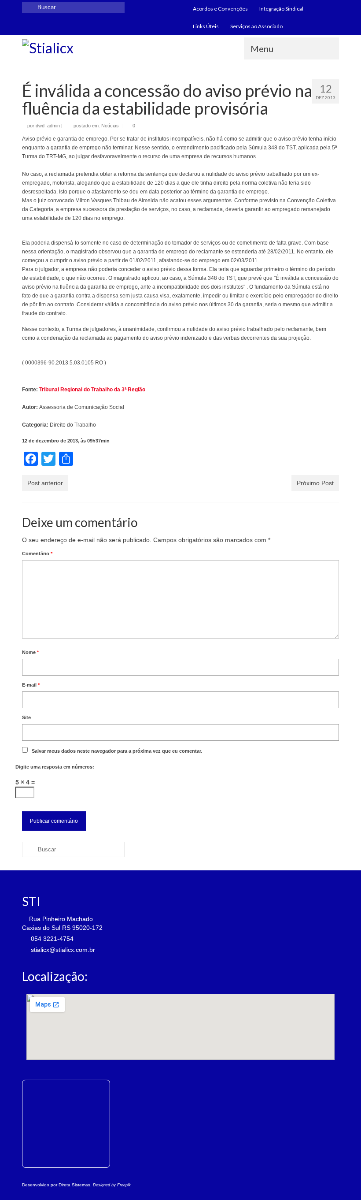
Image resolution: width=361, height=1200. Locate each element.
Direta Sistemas (74, 1184)
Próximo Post (315, 483)
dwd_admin (48, 125)
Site (26, 717)
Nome (30, 652)
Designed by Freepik (112, 1185)
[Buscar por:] (73, 7)
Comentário (37, 553)
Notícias (110, 125)
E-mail (31, 684)
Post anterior (45, 483)
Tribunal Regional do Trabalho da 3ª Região (92, 389)
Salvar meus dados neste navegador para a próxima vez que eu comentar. (117, 751)
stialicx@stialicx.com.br (62, 949)
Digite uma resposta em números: (54, 766)
